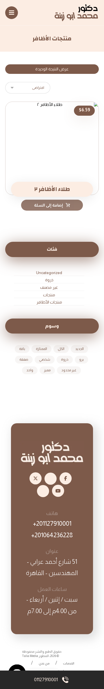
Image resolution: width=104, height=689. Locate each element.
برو (81, 359)
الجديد (79, 349)
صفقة (23, 359)
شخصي (44, 359)
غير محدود (69, 370)
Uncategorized (49, 272)
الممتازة (41, 349)
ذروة (49, 280)
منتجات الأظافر (49, 302)
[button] (11, 12)
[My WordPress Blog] (76, 12)
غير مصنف (49, 287)
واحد (29, 370)
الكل (61, 349)
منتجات (49, 295)
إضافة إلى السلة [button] (48, 205)
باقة (22, 349)
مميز (47, 370)
